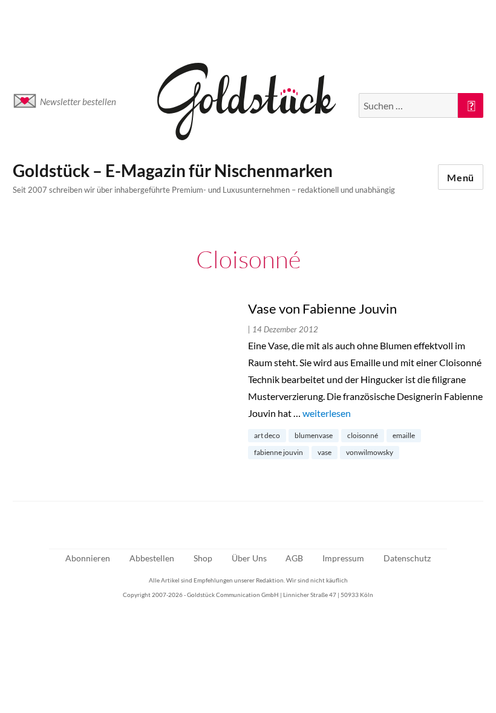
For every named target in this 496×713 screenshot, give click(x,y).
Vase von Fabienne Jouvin (322, 308)
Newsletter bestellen (78, 101)
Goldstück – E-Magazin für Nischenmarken (173, 170)
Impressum (343, 558)
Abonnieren (87, 558)
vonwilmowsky (369, 452)
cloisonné (362, 435)
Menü (460, 177)
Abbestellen (151, 558)
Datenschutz (407, 558)
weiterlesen (326, 413)
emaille (404, 435)
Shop (203, 558)
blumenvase (314, 435)
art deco (267, 435)
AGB (294, 558)
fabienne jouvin (278, 452)
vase (324, 452)
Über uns (249, 558)
